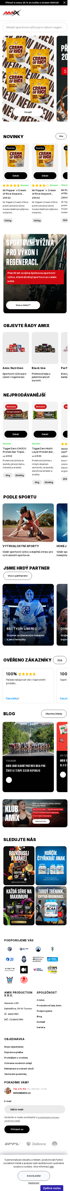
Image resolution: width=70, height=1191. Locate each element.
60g (8, 475)
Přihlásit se (17, 1129)
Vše (61, 136)
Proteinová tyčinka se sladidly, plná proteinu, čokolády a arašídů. (14, 464)
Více (59, 659)
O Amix (41, 1000)
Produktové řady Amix (49, 1005)
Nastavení (33, 1182)
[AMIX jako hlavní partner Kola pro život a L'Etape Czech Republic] (28, 739)
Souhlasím (34, 1175)
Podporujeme (44, 1010)
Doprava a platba (13, 1052)
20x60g (19, 475)
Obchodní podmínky (15, 1074)
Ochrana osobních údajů (18, 1063)
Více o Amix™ (23, 305)
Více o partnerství (18, 575)
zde (51, 1166)
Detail (16, 175)
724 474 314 (19, 1088)
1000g (7, 220)
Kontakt (41, 1021)
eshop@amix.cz (22, 1092)
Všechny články (54, 713)
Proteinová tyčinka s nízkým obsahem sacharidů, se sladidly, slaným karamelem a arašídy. (43, 467)
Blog (39, 1016)
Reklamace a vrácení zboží (19, 1068)
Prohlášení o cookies (16, 1057)
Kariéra (41, 1027)
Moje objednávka (13, 1046)
